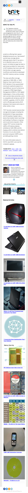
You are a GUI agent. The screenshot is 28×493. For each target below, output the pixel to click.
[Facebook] (4, 5)
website (12, 144)
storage (15, 150)
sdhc (10, 150)
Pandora (5, 130)
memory (5, 150)
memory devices (15, 126)
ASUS (10, 60)
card (16, 149)
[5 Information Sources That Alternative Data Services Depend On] (21, 191)
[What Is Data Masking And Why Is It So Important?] (6, 191)
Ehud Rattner (13, 165)
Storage (18, 19)
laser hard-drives (17, 114)
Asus (13, 149)
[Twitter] (7, 5)
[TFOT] (14, 12)
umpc (20, 150)
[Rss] (9, 5)
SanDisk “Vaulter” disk (14, 116)
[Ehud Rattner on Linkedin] (14, 179)
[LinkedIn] (11, 5)
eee (20, 149)
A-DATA (5, 54)
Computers (11, 19)
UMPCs (5, 126)
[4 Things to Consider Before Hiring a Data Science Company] (14, 191)
